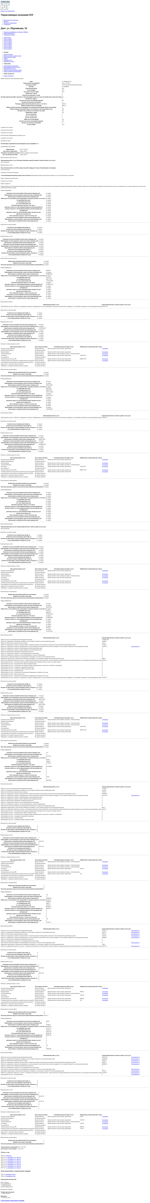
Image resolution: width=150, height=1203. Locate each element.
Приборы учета (8, 60)
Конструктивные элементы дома (12, 55)
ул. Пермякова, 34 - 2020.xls (13, 1159)
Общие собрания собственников (12, 71)
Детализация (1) (135, 646)
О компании (7, 24)
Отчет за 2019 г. (8, 43)
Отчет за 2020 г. (8, 41)
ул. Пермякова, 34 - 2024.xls (13, 1166)
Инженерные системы (10, 57)
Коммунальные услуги (10, 68)
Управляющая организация (11, 65)
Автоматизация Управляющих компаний (12, 1200)
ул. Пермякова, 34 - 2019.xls (13, 1157)
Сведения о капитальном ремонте (13, 70)
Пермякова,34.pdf (10, 1174)
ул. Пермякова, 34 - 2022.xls (13, 1162)
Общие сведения (8, 54)
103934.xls (9, 1155)
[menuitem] (76, 37)
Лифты (6, 58)
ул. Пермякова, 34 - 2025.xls (13, 1167)
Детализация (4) (135, 1074)
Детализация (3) (135, 937)
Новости (6, 21)
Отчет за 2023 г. (8, 39)
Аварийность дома (9, 61)
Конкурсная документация (11, 20)
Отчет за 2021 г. (8, 40)
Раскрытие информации (10, 23)
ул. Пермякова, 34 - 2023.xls (13, 1164)
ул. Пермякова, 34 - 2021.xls (13, 1160)
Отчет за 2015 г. (8, 48)
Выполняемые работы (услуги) (12, 67)
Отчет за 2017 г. (8, 46)
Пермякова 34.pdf (10, 1176)
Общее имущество (9, 76)
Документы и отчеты (9, 34)
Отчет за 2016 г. (8, 47)
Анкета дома (7, 37)
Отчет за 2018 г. (8, 44)
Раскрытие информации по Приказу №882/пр (16, 32)
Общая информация (9, 33)
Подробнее (105, 348)
